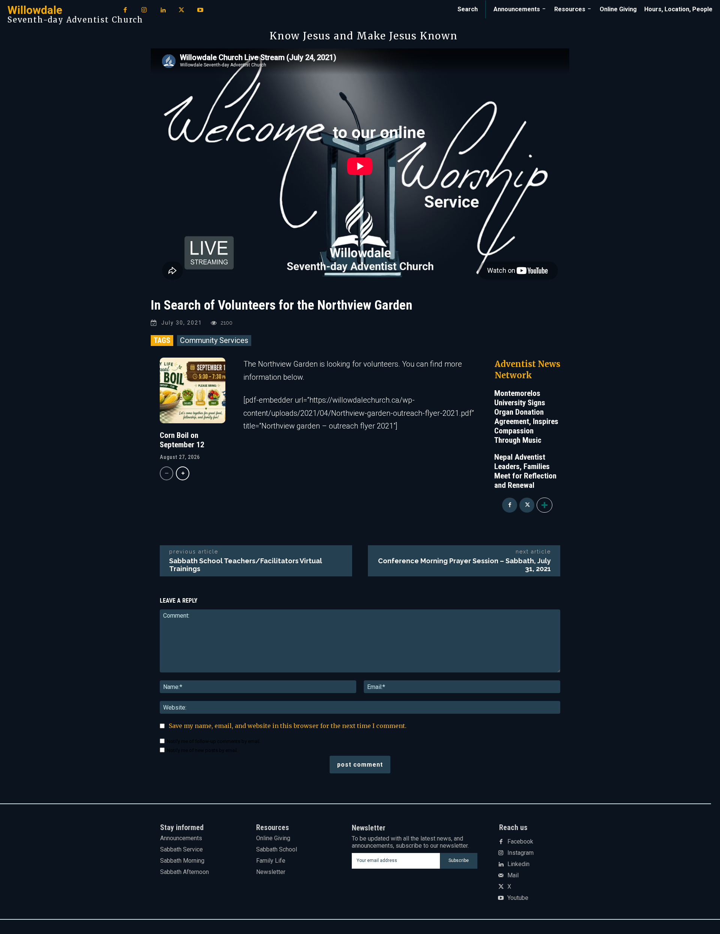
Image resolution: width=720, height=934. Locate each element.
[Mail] (501, 875)
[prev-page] (166, 473)
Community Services (214, 340)
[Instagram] (144, 10)
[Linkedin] (162, 10)
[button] (468, 9)
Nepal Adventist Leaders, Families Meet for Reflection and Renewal (525, 471)
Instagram (520, 853)
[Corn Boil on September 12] (192, 390)
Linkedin (518, 864)
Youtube (517, 898)
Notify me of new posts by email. (202, 750)
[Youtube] (200, 10)
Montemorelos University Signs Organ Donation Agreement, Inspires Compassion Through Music (526, 417)
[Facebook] (125, 10)
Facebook (520, 842)
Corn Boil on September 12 (182, 440)
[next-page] (182, 473)
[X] (181, 10)
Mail (513, 875)
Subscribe (458, 860)
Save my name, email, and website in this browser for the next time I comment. (287, 725)
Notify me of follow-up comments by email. (214, 741)
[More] (544, 505)
